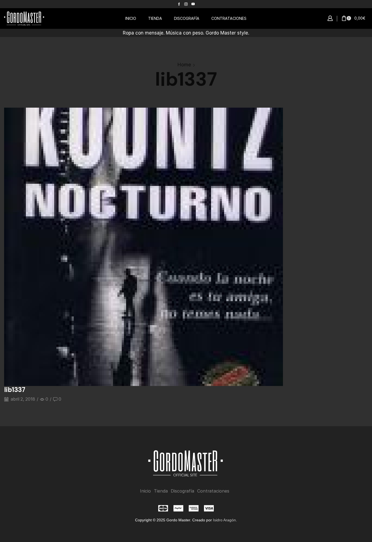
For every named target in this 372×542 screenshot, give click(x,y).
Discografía (182, 491)
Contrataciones (213, 491)
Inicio (145, 491)
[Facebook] (179, 4)
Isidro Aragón (224, 520)
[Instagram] (186, 4)
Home (184, 64)
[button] (330, 18)
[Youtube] (193, 4)
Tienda (161, 491)
